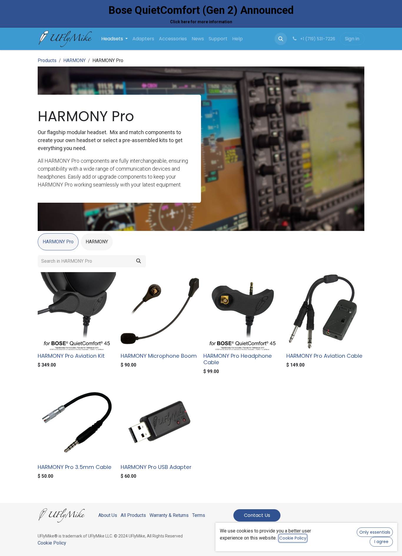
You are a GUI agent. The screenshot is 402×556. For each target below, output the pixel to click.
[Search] (138, 261)
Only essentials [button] (374, 532)
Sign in (352, 38)
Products (47, 60)
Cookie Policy (52, 543)
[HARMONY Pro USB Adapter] (160, 422)
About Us (107, 515)
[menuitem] (114, 39)
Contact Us (257, 515)
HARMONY (74, 60)
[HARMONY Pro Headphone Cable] (242, 311)
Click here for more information (201, 21)
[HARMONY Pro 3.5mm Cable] (77, 422)
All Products (133, 515)
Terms (198, 515)
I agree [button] (381, 542)
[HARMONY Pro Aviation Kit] (77, 311)
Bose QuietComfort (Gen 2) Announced (201, 10)
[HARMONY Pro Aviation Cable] (325, 311)
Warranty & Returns (169, 515)
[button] (281, 39)
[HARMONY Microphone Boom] (160, 311)
